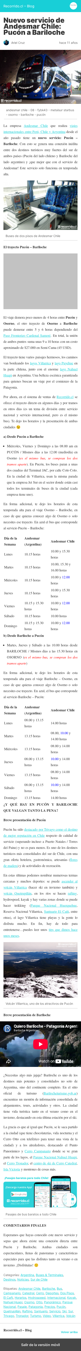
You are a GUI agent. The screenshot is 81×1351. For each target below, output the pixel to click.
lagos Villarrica (40, 363)
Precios (49, 1306)
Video (47, 1316)
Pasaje (22, 1306)
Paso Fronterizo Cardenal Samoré (27, 335)
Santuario (41, 1311)
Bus (59, 1288)
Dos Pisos (67, 1293)
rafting (72, 893)
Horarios (20, 1297)
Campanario (12, 1293)
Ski (64, 1311)
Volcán (70, 1316)
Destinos (9, 1279)
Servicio (54, 1311)
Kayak (71, 1297)
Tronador (22, 1316)
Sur (70, 1311)
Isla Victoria (11, 1169)
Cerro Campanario (38, 1151)
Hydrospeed (37, 1297)
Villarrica (58, 1316)
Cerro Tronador (17, 1163)
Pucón (61, 1306)
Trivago (8, 1316)
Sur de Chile (39, 1279)
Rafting (27, 1311)
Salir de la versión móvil (40, 1345)
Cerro (40, 1293)
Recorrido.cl (65, 396)
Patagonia (36, 1306)
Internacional (56, 1297)
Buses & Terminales (49, 1275)
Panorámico (52, 1302)
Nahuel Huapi (12, 1302)
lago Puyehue (64, 363)
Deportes (52, 1293)
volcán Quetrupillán (17, 893)
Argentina (27, 1275)
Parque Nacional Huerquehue (54, 905)
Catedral (28, 1293)
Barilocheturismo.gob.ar (60, 1093)
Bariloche (48, 1288)
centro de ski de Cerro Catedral (55, 1163)
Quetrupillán (12, 1311)
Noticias (23, 1279)
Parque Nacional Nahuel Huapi (55, 1157)
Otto (39, 1302)
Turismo (35, 1316)
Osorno (29, 1302)
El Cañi (8, 1297)
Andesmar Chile (36, 125)
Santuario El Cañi (56, 911)
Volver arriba (69, 1332)
